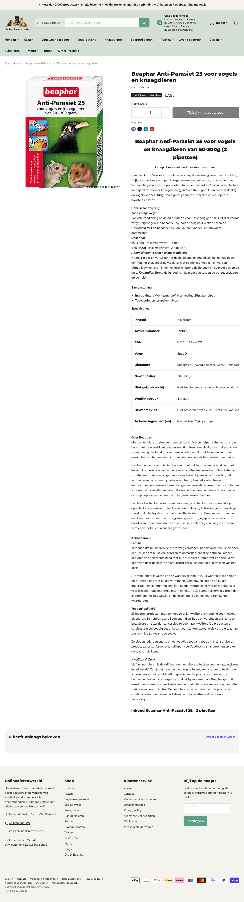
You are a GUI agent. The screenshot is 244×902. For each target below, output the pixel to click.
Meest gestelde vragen (138, 827)
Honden (11, 40)
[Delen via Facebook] (133, 129)
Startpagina (13, 63)
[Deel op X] (139, 129)
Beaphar (144, 87)
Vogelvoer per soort (55, 40)
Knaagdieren (113, 40)
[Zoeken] (144, 22)
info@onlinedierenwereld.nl (26, 831)
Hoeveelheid (139, 103)
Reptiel (166, 40)
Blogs (48, 51)
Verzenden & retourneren (140, 799)
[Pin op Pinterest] (152, 129)
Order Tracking (68, 51)
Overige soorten (190, 40)
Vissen (214, 40)
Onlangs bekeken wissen (220, 736)
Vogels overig (87, 40)
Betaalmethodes (134, 805)
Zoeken (128, 788)
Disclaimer (130, 821)
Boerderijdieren (142, 40)
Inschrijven (195, 821)
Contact (129, 794)
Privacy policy (132, 810)
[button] (219, 23)
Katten (29, 40)
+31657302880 (19, 823)
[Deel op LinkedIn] (146, 129)
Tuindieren (12, 51)
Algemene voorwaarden (139, 816)
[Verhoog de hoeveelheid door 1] (165, 112)
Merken (33, 51)
